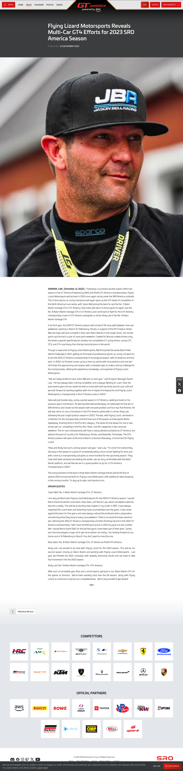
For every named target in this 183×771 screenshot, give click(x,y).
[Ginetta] (40, 672)
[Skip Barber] (50, 729)
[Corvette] (122, 651)
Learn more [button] (42, 767)
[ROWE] (60, 708)
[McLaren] (122, 672)
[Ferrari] (143, 651)
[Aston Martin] (40, 651)
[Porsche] (164, 672)
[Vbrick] (71, 729)
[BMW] (102, 651)
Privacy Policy (105, 761)
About (71, 761)
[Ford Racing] (164, 651)
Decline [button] (156, 766)
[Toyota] (102, 708)
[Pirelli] (40, 708)
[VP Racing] (122, 708)
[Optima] (164, 708)
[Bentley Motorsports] (81, 651)
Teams (94, 761)
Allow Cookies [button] (172, 766)
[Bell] (112, 729)
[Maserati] (102, 672)
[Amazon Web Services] (19, 708)
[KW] (143, 708)
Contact (116, 761)
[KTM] (60, 672)
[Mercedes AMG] (143, 672)
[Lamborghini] (81, 672)
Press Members (82, 761)
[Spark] (133, 729)
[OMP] (91, 729)
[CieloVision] (81, 708)
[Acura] (19, 651)
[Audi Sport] (60, 651)
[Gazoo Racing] (19, 672)
